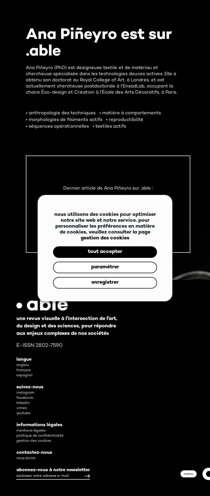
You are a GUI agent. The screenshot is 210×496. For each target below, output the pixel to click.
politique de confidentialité (40, 436)
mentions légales (31, 431)
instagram (25, 393)
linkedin (22, 403)
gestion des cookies (105, 238)
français (23, 370)
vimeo (21, 408)
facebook (24, 398)
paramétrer (105, 267)
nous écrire (25, 458)
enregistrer (105, 282)
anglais (22, 365)
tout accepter (105, 252)
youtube (23, 413)
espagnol (24, 375)
